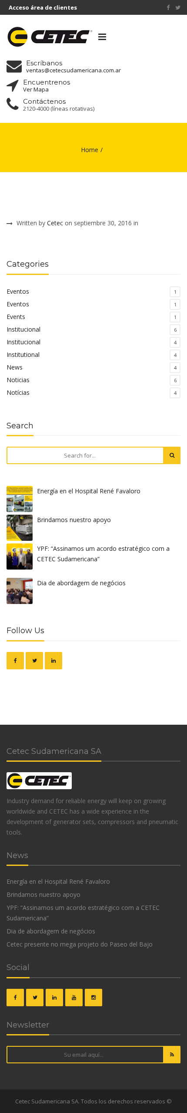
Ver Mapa (36, 89)
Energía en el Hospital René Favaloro (88, 491)
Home (89, 150)
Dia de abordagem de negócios (81, 583)
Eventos (18, 291)
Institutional (23, 354)
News (15, 367)
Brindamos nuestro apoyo (74, 520)
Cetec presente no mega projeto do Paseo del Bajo (80, 944)
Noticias (18, 380)
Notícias (18, 392)
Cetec (55, 223)
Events (16, 316)
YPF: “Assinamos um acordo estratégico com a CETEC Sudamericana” (103, 553)
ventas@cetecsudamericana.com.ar (73, 70)
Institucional (23, 329)
